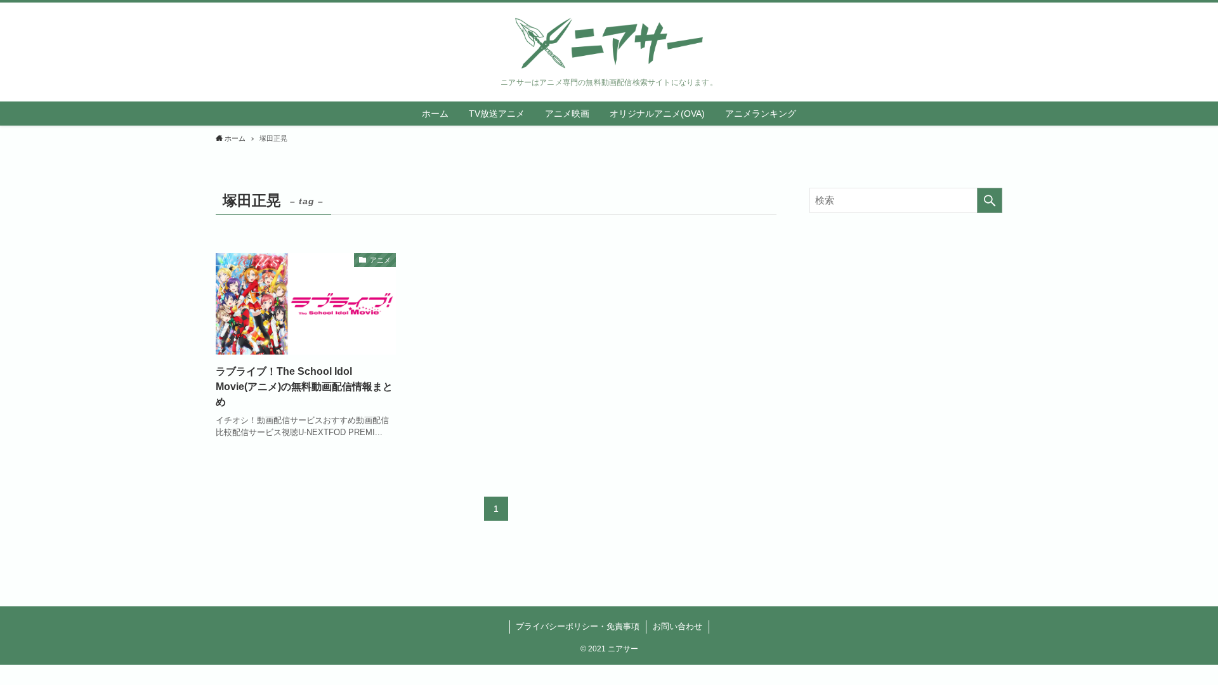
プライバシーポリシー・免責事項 (577, 626)
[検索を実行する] (989, 200)
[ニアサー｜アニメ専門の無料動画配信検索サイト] (609, 43)
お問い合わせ (677, 626)
